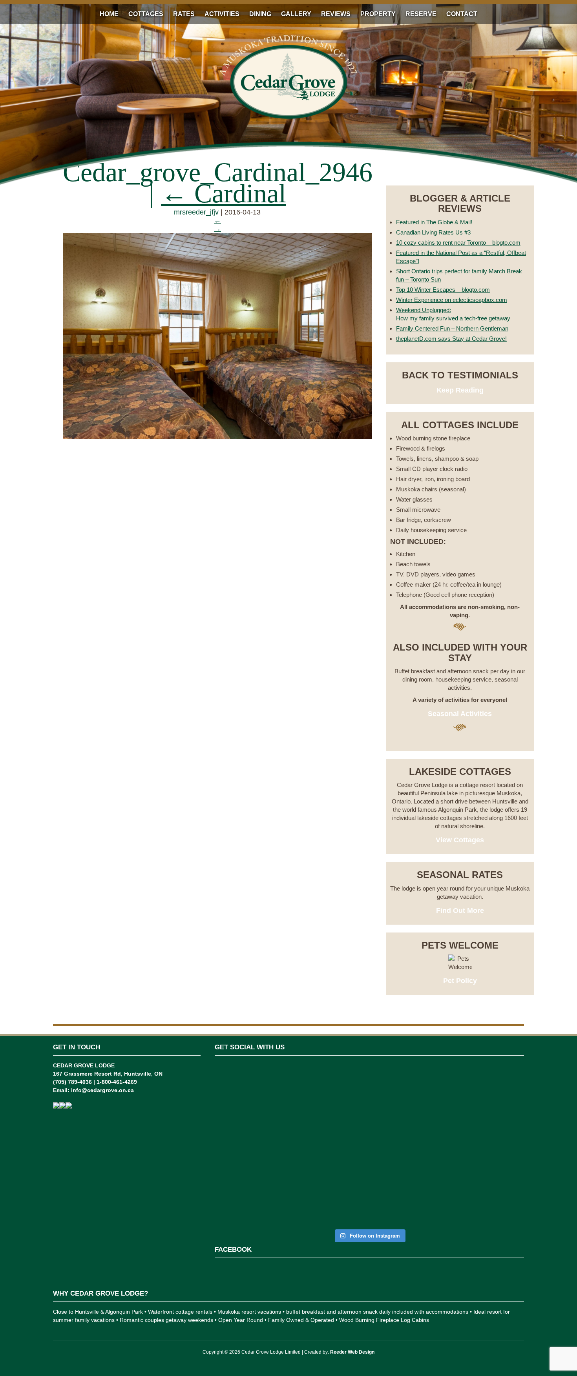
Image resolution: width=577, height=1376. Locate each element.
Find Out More (460, 910)
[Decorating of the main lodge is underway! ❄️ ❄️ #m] (239, 1103)
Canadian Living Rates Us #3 (433, 232)
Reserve (420, 14)
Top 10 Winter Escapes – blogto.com (443, 289)
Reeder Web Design (352, 1352)
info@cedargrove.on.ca (102, 1090)
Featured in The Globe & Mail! (434, 222)
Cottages (145, 14)
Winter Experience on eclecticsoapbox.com (451, 299)
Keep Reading (460, 390)
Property (378, 14)
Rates (184, 14)
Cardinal (223, 193)
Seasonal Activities (460, 714)
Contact (461, 14)
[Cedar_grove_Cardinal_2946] (217, 436)
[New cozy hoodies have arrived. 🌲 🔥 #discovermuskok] (343, 1115)
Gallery (296, 14)
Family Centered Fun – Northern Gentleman (452, 328)
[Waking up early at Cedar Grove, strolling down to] (500, 1144)
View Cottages (460, 840)
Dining (260, 14)
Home (109, 14)
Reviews (336, 14)
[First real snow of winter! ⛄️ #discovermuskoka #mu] (291, 1107)
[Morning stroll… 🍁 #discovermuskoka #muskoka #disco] (448, 1107)
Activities (222, 14)
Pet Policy (460, 981)
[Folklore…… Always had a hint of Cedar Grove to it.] (395, 1124)
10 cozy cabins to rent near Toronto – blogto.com (458, 242)
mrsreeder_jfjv (196, 212)
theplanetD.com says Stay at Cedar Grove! (451, 338)
